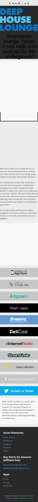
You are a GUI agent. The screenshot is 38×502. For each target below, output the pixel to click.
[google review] (19, 367)
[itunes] (10, 3)
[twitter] (25, 3)
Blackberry (7, 486)
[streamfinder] (19, 355)
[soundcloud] (13, 3)
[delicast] (19, 331)
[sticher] (16, 3)
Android (6, 482)
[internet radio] (19, 343)
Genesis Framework (12, 498)
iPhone (6, 479)
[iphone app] (19, 272)
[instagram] (19, 3)
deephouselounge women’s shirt (16, 468)
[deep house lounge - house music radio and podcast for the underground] (19, 32)
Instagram (7, 444)
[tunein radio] (19, 296)
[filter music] (19, 308)
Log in (31, 498)
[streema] (19, 319)
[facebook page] (19, 379)
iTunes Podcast (9, 437)
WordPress (24, 498)
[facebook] (22, 3)
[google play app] (19, 284)
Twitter (6, 451)
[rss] (28, 3)
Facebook (7, 447)
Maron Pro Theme (24, 496)
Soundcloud (8, 441)
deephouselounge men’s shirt (15, 465)
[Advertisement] (19, 145)
